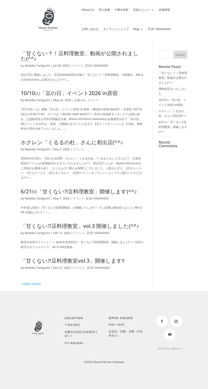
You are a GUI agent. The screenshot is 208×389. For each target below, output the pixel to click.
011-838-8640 (74, 343)
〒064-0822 (72, 325)
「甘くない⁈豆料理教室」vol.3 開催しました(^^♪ (80, 226)
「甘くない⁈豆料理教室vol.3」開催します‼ (73, 260)
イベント (77, 65)
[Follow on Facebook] (162, 321)
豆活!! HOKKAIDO (159, 29)
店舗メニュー (141, 10)
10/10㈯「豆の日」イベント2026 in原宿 (69, 93)
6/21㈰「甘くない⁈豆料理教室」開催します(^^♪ (79, 191)
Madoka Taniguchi (37, 65)
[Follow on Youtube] (170, 334)
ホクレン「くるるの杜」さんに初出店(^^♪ (72, 142)
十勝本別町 (121, 10)
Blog (136, 29)
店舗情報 (164, 10)
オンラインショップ (116, 29)
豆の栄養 (104, 10)
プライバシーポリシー (170, 348)
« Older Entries (31, 284)
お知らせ (80, 100)
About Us (88, 10)
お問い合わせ (90, 29)
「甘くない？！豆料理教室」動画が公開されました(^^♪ (80, 56)
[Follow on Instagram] (176, 321)
